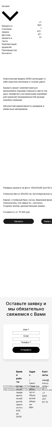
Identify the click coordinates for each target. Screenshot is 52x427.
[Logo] (25, 29)
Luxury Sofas (35, 386)
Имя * (26, 329)
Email (26, 336)
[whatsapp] (46, 10)
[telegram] (46, 29)
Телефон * (26, 342)
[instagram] (46, 48)
